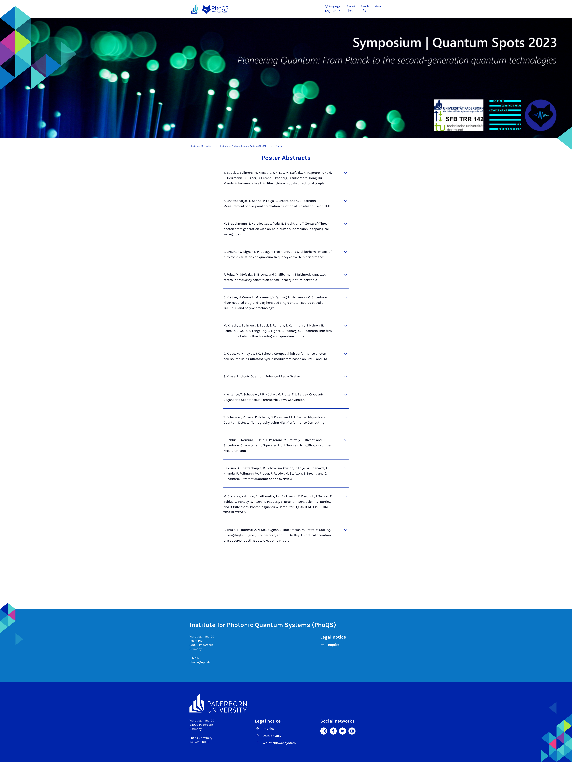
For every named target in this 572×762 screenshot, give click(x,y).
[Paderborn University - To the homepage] (194, 9)
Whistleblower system (279, 743)
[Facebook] (333, 731)
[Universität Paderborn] (286, 703)
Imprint (333, 645)
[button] (334, 8)
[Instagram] (323, 731)
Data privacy (272, 736)
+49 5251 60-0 (199, 742)
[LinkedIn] (342, 731)
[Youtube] (352, 731)
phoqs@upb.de (199, 662)
